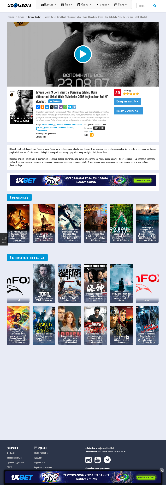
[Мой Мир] (47, 107)
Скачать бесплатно (127, 111)
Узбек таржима (40, 452)
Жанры (84, 4)
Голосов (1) (127, 90)
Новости (49, 4)
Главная (10, 17)
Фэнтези (70, 127)
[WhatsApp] (65, 107)
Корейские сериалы (43, 467)
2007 (90, 131)
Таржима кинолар (15, 457)
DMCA (9, 467)
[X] (51, 107)
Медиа (103, 4)
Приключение (41, 130)
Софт (121, 4)
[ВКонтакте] (38, 107)
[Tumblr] (56, 107)
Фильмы (11, 452)
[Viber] (61, 107)
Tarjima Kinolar (34, 17)
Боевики (53, 127)
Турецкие (38, 457)
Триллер (67, 124)
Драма (46, 127)
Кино (67, 4)
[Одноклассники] (42, 107)
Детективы (58, 124)
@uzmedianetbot (106, 448)
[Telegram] (74, 107)
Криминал (62, 127)
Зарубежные (39, 462)
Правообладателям (15, 462)
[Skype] (70, 107)
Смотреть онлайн (126, 101)
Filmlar (21, 17)
